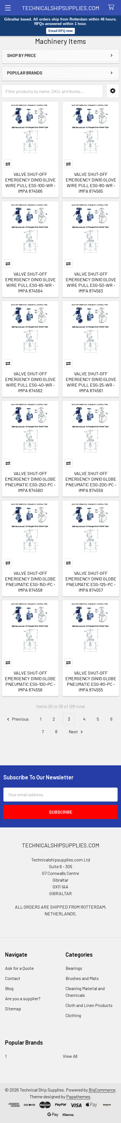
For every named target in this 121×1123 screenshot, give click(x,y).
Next (74, 731)
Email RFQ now (60, 31)
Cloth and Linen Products (89, 1005)
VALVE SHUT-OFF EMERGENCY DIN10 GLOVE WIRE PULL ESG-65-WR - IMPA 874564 (30, 282)
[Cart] (112, 7)
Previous (20, 719)
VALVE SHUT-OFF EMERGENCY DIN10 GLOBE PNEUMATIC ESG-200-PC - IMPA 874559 (90, 482)
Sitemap (13, 1008)
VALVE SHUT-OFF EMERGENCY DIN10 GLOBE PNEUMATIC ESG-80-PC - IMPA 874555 (90, 681)
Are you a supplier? (23, 998)
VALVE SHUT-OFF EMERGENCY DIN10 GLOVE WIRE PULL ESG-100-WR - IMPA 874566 (30, 182)
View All (70, 1056)
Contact (12, 978)
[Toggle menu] (7, 7)
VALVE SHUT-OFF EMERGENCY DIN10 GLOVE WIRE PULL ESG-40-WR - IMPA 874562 (30, 382)
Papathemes (78, 1096)
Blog (9, 988)
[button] (112, 91)
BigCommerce (102, 1089)
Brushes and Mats (82, 978)
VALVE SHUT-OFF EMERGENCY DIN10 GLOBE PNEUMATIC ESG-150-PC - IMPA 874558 (30, 581)
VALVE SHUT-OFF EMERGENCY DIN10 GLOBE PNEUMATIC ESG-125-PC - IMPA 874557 (90, 581)
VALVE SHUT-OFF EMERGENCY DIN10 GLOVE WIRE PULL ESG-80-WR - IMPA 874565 (91, 182)
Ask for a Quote (19, 968)
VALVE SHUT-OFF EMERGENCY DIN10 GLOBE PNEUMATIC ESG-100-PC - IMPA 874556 (30, 681)
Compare (8, 164)
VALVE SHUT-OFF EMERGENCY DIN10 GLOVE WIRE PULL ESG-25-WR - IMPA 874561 (91, 382)
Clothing (73, 1015)
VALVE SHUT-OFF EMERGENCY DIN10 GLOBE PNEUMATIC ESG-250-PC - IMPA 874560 (30, 482)
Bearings (74, 968)
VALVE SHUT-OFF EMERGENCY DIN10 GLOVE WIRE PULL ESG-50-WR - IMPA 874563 (91, 282)
